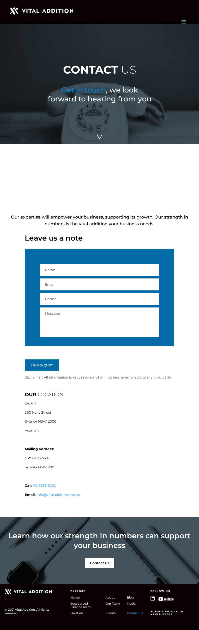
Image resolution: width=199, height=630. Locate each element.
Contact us (99, 563)
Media (131, 603)
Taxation (76, 613)
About (110, 597)
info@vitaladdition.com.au (59, 495)
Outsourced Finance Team (80, 605)
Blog (130, 597)
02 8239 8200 (44, 485)
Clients (111, 613)
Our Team (113, 603)
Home (75, 597)
